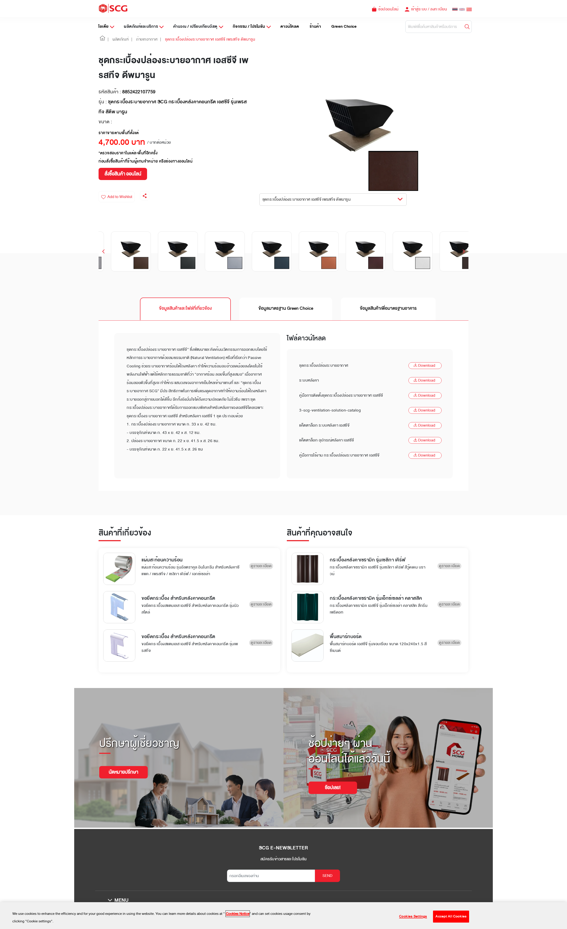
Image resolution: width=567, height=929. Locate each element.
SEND (327, 875)
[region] (283, 915)
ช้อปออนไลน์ (388, 9)
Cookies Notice (237, 914)
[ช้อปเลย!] (333, 782)
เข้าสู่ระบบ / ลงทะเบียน (429, 9)
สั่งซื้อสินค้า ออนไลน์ (123, 174)
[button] (102, 39)
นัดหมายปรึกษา (123, 772)
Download (426, 365)
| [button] (108, 39)
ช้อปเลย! (333, 787)
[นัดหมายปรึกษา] (123, 766)
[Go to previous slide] (103, 251)
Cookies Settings (413, 916)
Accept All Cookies (450, 916)
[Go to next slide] (463, 251)
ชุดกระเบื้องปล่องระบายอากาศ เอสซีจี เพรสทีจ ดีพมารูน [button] (306, 199)
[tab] (185, 309)
